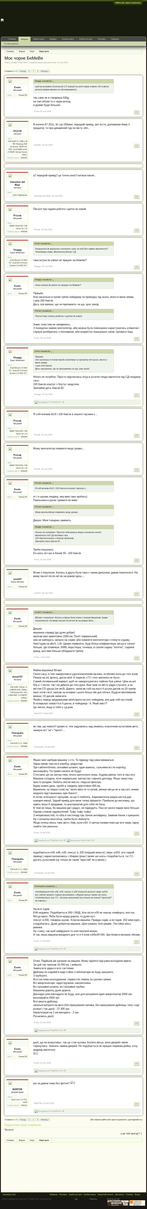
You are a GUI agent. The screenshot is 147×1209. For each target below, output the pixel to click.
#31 (136, 594)
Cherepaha (17, 733)
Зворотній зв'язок (105, 1194)
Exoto (53, 62)
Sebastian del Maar (17, 183)
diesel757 (17, 676)
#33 (136, 714)
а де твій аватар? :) (131, 1133)
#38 (136, 1023)
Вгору (137, 1194)
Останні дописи (11, 44)
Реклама (102, 39)
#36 (136, 874)
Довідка (53, 39)
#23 (136, 197)
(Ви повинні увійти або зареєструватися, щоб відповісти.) (116, 1120)
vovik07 (17, 579)
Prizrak (17, 215)
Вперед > (45, 71)
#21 (136, 112)
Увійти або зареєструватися (128, 3)
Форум (24, 39)
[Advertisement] (81, 10)
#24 (136, 230)
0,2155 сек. (84, 1199)
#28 (136, 435)
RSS (143, 1194)
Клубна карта (68, 39)
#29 (136, 470)
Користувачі (38, 39)
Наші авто (22, 62)
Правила (115, 39)
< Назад (22, 71)
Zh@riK (17, 131)
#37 (136, 942)
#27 (136, 395)
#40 (136, 1104)
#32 (136, 658)
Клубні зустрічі (85, 39)
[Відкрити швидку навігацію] (140, 51)
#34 (136, 748)
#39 (136, 1063)
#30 (136, 560)
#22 (136, 146)
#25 (136, 267)
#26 (136, 339)
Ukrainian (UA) (9, 1194)
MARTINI (17, 1089)
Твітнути (8, 1129)
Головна (12, 39)
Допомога (119, 1194)
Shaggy (17, 249)
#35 (136, 833)
